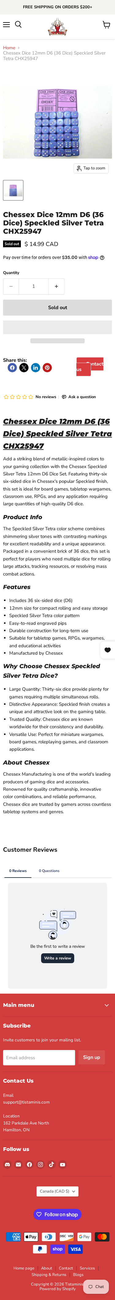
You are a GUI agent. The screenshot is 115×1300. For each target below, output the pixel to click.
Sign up (91, 1057)
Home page (23, 1268)
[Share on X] (24, 367)
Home (9, 47)
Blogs (78, 1275)
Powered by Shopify (58, 1289)
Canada (54, 1191)
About (46, 1268)
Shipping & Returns (49, 1275)
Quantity (11, 273)
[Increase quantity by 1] (56, 286)
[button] (57, 327)
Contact (66, 1268)
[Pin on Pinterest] (47, 367)
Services (87, 1268)
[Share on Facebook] (12, 367)
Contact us (89, 367)
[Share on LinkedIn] (35, 367)
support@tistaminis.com (26, 1102)
